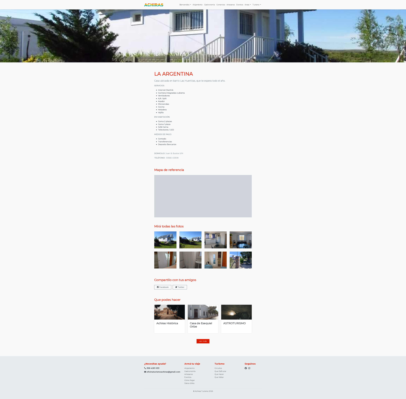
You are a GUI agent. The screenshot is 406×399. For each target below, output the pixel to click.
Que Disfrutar (220, 371)
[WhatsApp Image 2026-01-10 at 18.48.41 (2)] (165, 261)
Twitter (180, 287)
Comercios (220, 5)
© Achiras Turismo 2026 (203, 391)
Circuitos (218, 368)
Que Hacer (219, 374)
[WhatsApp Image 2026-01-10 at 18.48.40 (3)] (241, 241)
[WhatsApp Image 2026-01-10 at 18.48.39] (190, 241)
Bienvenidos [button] (184, 5)
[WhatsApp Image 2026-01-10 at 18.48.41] (215, 261)
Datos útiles (189, 383)
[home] (153, 5)
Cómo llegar (189, 380)
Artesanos (231, 5)
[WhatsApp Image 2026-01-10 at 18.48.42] (190, 261)
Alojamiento (197, 5)
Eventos (239, 5)
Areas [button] (247, 5)
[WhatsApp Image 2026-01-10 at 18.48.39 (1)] (165, 241)
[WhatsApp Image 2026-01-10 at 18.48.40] (241, 261)
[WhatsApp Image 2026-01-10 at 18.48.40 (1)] (215, 241)
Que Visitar (219, 377)
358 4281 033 (152, 368)
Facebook (164, 287)
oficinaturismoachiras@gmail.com (163, 372)
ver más (203, 341)
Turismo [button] (256, 5)
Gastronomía (209, 5)
